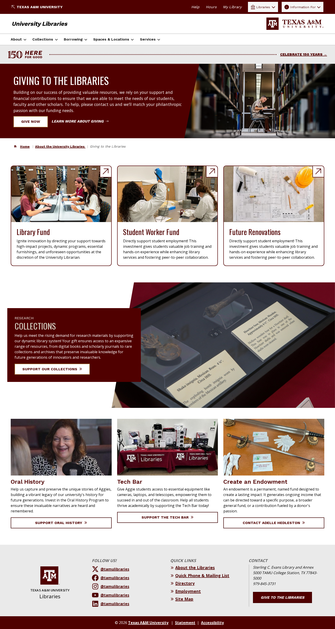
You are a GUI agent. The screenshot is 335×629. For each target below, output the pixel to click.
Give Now (30, 121)
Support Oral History (59, 523)
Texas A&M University (40, 7)
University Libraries (39, 23)
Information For (303, 7)
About (16, 39)
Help (195, 7)
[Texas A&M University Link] (294, 24)
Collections (42, 39)
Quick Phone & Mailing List (202, 575)
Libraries (263, 7)
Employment (188, 591)
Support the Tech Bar (166, 517)
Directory (185, 583)
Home (25, 146)
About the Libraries (195, 567)
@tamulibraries (114, 569)
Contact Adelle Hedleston (272, 523)
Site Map (184, 599)
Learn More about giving (78, 121)
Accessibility (212, 622)
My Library (232, 7)
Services (148, 39)
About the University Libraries (60, 146)
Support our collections (50, 369)
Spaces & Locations (111, 39)
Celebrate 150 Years (301, 54)
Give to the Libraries (282, 597)
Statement (185, 622)
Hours (211, 7)
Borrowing (73, 39)
